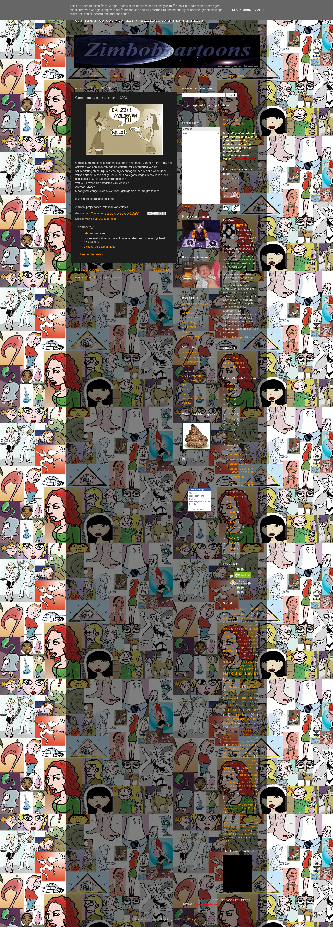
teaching (250, 801)
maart (234, 521)
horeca (254, 683)
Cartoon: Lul (236, 477)
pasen (226, 753)
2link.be (186, 403)
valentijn (227, 826)
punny (250, 764)
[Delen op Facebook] (160, 213)
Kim (184, 394)
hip (235, 679)
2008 (230, 543)
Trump (226, 819)
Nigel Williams (190, 308)
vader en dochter (243, 823)
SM (224, 786)
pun (237, 764)
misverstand (250, 723)
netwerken (246, 730)
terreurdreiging (230, 808)
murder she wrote (246, 727)
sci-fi (231, 778)
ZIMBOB (228, 178)
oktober (235, 459)
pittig (248, 752)
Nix (184, 385)
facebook (244, 651)
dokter (227, 636)
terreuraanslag (245, 805)
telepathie (227, 805)
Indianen (231, 690)
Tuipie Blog (188, 322)
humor (201, 502)
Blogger (193, 919)
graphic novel (229, 669)
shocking (247, 778)
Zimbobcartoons (196, 496)
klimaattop (247, 701)
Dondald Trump (230, 640)
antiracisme (229, 617)
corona (226, 628)
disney (251, 632)
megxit (226, 719)
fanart (251, 654)
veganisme (241, 827)
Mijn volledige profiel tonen (239, 337)
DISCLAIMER (236, 76)
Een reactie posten (91, 254)
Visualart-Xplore (191, 336)
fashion (238, 658)
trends (230, 816)
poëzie (226, 757)
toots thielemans (234, 812)
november (236, 454)
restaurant (229, 771)
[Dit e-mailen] (149, 213)
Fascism (227, 658)
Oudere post (163, 269)
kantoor (235, 694)
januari (234, 532)
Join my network (199, 509)
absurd (253, 608)
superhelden (252, 797)
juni (232, 506)
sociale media (237, 786)
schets (243, 775)
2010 (230, 444)
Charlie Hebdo (230, 625)
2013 (230, 429)
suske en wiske (234, 801)
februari (235, 527)
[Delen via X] (157, 213)
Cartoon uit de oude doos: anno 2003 (241, 484)
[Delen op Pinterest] (164, 213)
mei (232, 511)
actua (239, 613)
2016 (230, 414)
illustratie (233, 686)
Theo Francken (250, 808)
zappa (230, 838)
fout (228, 661)
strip (255, 793)
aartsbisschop (237, 609)
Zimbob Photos (232, 358)
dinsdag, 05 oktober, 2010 (100, 246)
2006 (230, 553)
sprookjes (248, 789)
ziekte (241, 837)
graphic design (247, 665)
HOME (101, 76)
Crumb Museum (192, 375)
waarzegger (232, 830)
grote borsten (247, 669)
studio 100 (235, 797)
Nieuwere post (87, 269)
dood (255, 640)
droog (229, 643)
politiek (244, 756)
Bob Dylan (244, 618)
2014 (230, 424)
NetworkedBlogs (196, 489)
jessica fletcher (247, 690)
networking (228, 734)
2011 (230, 439)
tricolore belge (246, 816)
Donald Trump (246, 636)
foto (256, 658)
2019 (230, 399)
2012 (230, 434)
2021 (230, 389)
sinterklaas (229, 782)
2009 (230, 538)
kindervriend (229, 701)
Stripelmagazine (192, 361)
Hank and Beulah (179, 76)
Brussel (229, 621)
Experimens (189, 326)
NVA (248, 738)
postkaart (227, 760)
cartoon (250, 621)
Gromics (187, 366)
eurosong (230, 647)
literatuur (254, 705)
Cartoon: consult (239, 463)
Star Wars (228, 793)
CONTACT (213, 76)
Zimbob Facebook (234, 367)
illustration (252, 686)
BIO (125, 76)
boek (255, 618)
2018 (230, 404)
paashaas (227, 749)
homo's (243, 683)
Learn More (241, 10)
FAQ (148, 76)
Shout (185, 206)
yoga (255, 834)
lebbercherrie (92, 233)
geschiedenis (229, 665)
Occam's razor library (195, 317)
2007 (230, 548)
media (240, 714)
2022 (230, 384)
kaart (225, 694)
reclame (247, 767)
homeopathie (229, 683)
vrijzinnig (254, 827)
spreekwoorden (230, 789)
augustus (236, 496)
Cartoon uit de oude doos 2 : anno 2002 (242, 470)
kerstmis (231, 698)
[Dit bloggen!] (153, 213)
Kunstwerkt (188, 371)
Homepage (126, 269)
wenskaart (228, 834)
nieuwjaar (247, 734)
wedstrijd (248, 830)
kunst (242, 705)
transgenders (252, 812)
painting (240, 749)
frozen (239, 662)
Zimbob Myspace (233, 362)
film (248, 658)
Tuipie (185, 389)
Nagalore (187, 331)
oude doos (109, 218)
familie (237, 654)
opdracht (252, 741)
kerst (255, 694)
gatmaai (250, 662)
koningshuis (228, 705)
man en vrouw (93, 218)
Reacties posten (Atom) (108, 277)
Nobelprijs (227, 738)
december (236, 449)
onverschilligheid (230, 741)
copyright (249, 625)
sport (251, 786)
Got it (259, 10)
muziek (226, 730)
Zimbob (245, 225)
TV (236, 819)
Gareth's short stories (195, 303)
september (237, 491)
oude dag (234, 745)
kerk (246, 694)
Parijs (251, 749)
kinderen (246, 697)
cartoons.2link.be (192, 398)
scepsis (249, 771)
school (254, 775)
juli (232, 501)
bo (190, 206)
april (233, 516)
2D (224, 609)
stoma (243, 793)
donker (245, 640)
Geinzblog (188, 313)
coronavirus (241, 628)
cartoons (193, 502)
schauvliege (229, 775)
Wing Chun (243, 834)
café (240, 621)
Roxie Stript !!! (190, 352)
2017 (230, 409)
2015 (230, 419)
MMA (231, 727)
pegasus (237, 753)
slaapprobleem (248, 782)
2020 (230, 394)
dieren (235, 632)
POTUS (242, 760)
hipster (249, 679)
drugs (240, 643)
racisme (228, 767)
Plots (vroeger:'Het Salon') (198, 357)
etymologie (253, 643)
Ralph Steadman (192, 380)
